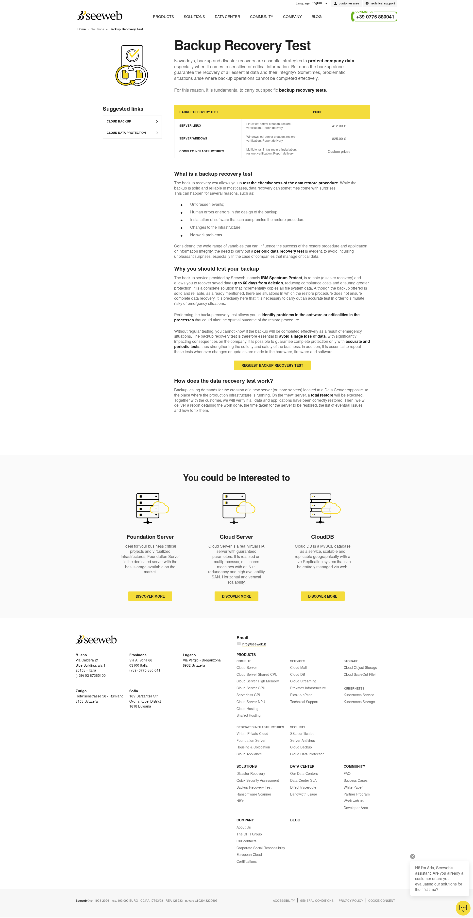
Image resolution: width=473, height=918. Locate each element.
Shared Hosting (248, 715)
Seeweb (99, 15)
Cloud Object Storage (360, 667)
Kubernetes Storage (359, 701)
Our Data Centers (304, 773)
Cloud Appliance (249, 753)
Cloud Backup (119, 121)
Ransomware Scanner (253, 794)
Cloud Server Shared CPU (256, 674)
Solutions (194, 16)
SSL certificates (302, 733)
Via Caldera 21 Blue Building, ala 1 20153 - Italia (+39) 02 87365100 (91, 665)
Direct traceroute (303, 787)
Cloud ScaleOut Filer (360, 674)
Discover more (150, 596)
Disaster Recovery (250, 773)
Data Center (227, 16)
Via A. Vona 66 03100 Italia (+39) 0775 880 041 (144, 662)
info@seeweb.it (254, 643)
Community (261, 16)
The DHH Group (249, 833)
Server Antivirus (302, 740)
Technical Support (304, 701)
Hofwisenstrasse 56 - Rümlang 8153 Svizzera (99, 696)
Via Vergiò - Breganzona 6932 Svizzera (202, 660)
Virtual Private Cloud (252, 733)
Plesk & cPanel (301, 694)
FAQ (347, 773)
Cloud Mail (298, 667)
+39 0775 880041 (375, 16)
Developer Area (356, 807)
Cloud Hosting (247, 708)
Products (163, 16)
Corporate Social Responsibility (260, 847)
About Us (243, 827)
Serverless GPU (248, 694)
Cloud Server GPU (250, 687)
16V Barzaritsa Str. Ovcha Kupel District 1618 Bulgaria (145, 698)
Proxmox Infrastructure (308, 687)
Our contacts (246, 840)
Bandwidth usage (303, 794)
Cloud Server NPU (250, 701)
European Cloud (249, 854)
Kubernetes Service (359, 694)
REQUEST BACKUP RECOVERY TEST (272, 365)
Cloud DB (297, 674)
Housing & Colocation (253, 747)
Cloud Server (246, 667)
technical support (383, 3)
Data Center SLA (303, 780)
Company (292, 16)
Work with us (354, 800)
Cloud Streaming (303, 680)
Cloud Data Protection (126, 132)
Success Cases (356, 780)
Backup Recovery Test (253, 787)
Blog (317, 16)
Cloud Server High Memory (257, 680)
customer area (349, 3)
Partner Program (357, 794)
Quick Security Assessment (257, 780)
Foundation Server (251, 740)
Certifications (246, 861)
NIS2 (240, 800)
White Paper (353, 787)
